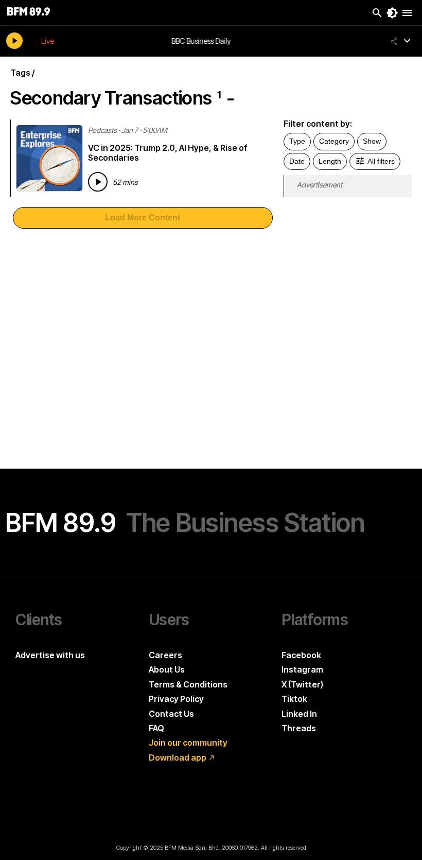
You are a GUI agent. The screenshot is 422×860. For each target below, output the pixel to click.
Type (297, 141)
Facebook (301, 655)
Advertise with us (50, 655)
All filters (381, 161)
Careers (165, 655)
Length (330, 161)
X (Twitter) (302, 684)
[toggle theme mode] (392, 13)
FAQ (156, 728)
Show (372, 141)
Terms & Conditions (188, 684)
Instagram (302, 669)
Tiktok (294, 699)
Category (334, 141)
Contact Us (171, 714)
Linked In (299, 714)
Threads (299, 728)
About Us (167, 669)
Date (297, 161)
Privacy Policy (176, 699)
